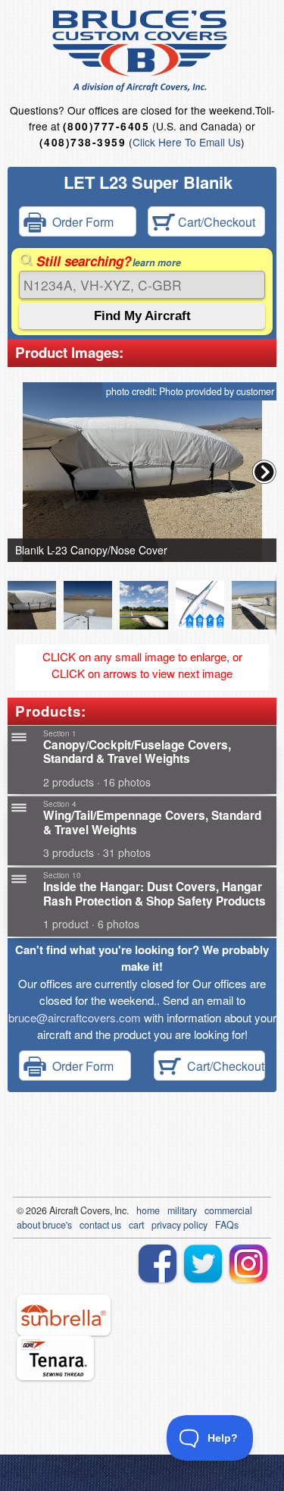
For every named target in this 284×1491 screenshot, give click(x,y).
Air (55, 1210)
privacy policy (179, 1225)
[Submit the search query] (142, 316)
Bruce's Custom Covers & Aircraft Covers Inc (142, 51)
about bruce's (44, 1225)
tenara (55, 1358)
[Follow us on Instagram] (248, 1263)
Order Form (80, 222)
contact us (100, 1225)
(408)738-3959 (82, 142)
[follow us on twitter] (203, 1263)
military (182, 1210)
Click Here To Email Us (187, 141)
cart (136, 1225)
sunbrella (64, 1315)
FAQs (227, 1225)
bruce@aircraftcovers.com (74, 1017)
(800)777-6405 (106, 126)
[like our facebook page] (157, 1263)
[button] (264, 472)
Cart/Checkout (215, 222)
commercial (228, 1210)
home (148, 1210)
